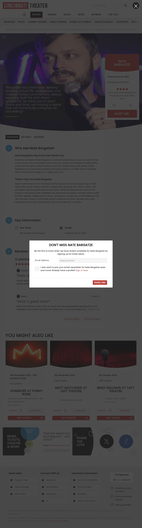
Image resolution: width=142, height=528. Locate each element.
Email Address (42, 260)
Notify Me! (100, 282)
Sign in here (82, 270)
